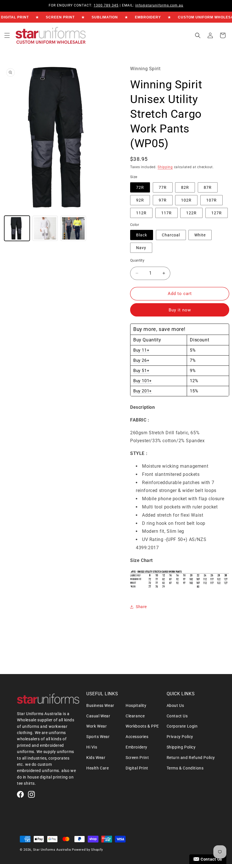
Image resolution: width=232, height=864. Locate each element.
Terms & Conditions (185, 768)
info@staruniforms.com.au (159, 5)
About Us (175, 705)
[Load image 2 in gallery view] (45, 228)
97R (163, 200)
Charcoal (171, 235)
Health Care (97, 768)
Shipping (165, 167)
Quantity (137, 260)
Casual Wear (98, 716)
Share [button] (141, 606)
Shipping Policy (181, 747)
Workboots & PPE (142, 726)
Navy (141, 247)
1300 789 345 (106, 5)
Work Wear (96, 726)
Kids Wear (95, 757)
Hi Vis (91, 747)
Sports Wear (98, 736)
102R (186, 200)
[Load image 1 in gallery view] (17, 228)
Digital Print (137, 768)
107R (211, 200)
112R (141, 213)
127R (216, 213)
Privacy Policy (180, 736)
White (200, 235)
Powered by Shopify (87, 850)
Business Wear (100, 705)
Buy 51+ (141, 370)
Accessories (137, 736)
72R (140, 187)
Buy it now (180, 310)
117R (166, 213)
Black (141, 235)
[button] (7, 35)
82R (185, 187)
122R (191, 213)
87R (208, 187)
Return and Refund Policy (191, 757)
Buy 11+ (141, 350)
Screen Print (137, 757)
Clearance (135, 716)
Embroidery (136, 747)
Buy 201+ (142, 390)
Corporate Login (182, 726)
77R (163, 187)
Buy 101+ (142, 380)
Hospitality (136, 705)
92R (140, 200)
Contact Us (177, 716)
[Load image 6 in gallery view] (73, 228)
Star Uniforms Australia (52, 850)
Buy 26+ (141, 360)
